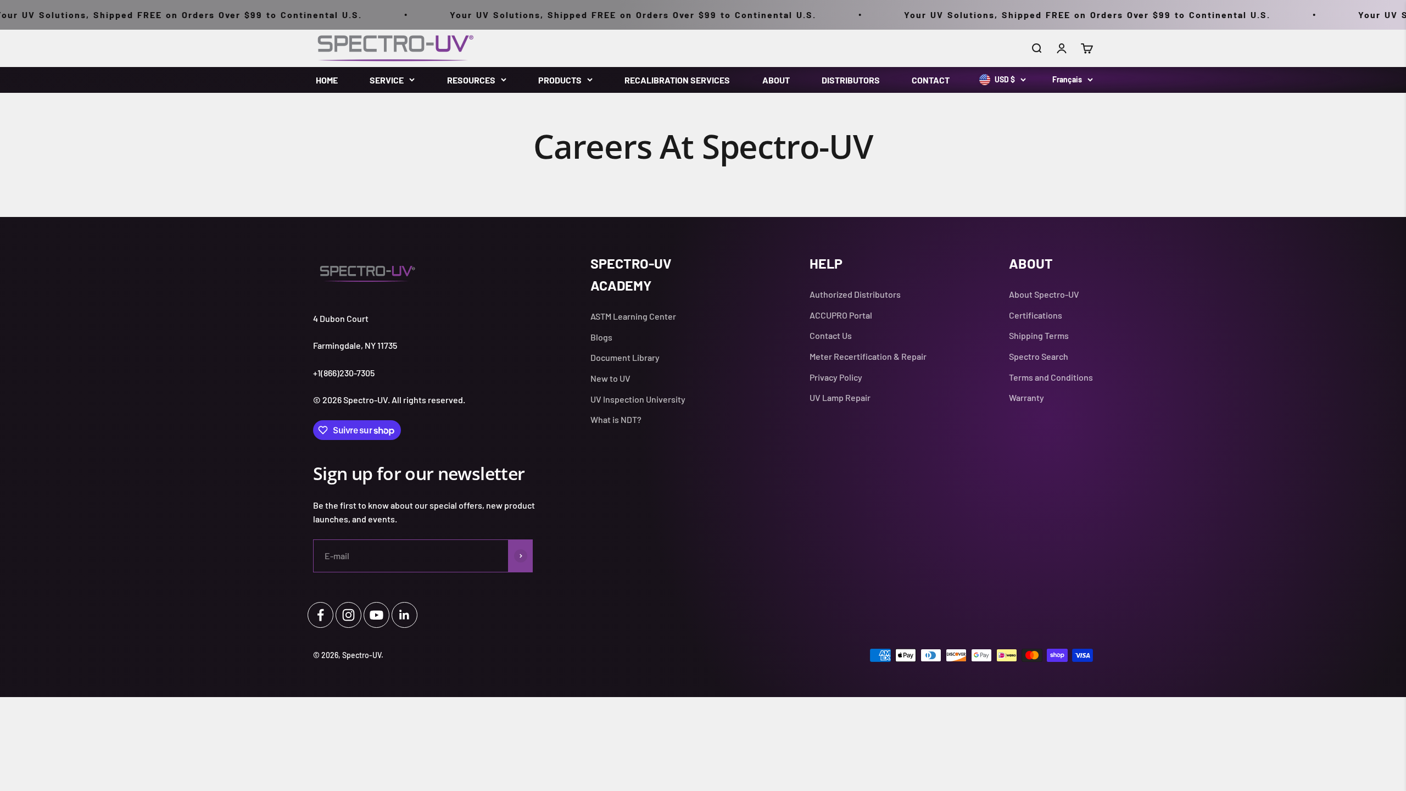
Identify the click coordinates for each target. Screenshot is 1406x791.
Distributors (851, 80)
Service (387, 80)
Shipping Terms (1039, 335)
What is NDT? (615, 419)
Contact (931, 80)
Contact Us (831, 335)
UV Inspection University (637, 399)
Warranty (1026, 397)
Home (327, 80)
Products (560, 80)
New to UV (610, 378)
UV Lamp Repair (840, 397)
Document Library (625, 357)
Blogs (601, 337)
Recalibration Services (677, 80)
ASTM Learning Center (633, 316)
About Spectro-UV (1044, 294)
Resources (471, 80)
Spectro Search (1038, 356)
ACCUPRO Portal (841, 315)
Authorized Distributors (855, 294)
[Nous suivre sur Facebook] (320, 615)
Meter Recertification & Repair (868, 356)
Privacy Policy (836, 377)
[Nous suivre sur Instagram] (348, 615)
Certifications (1035, 315)
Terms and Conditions (1051, 377)
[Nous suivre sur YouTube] (376, 615)
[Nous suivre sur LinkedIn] (404, 615)
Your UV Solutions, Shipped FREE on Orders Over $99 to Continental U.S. (594, 14)
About (776, 80)
